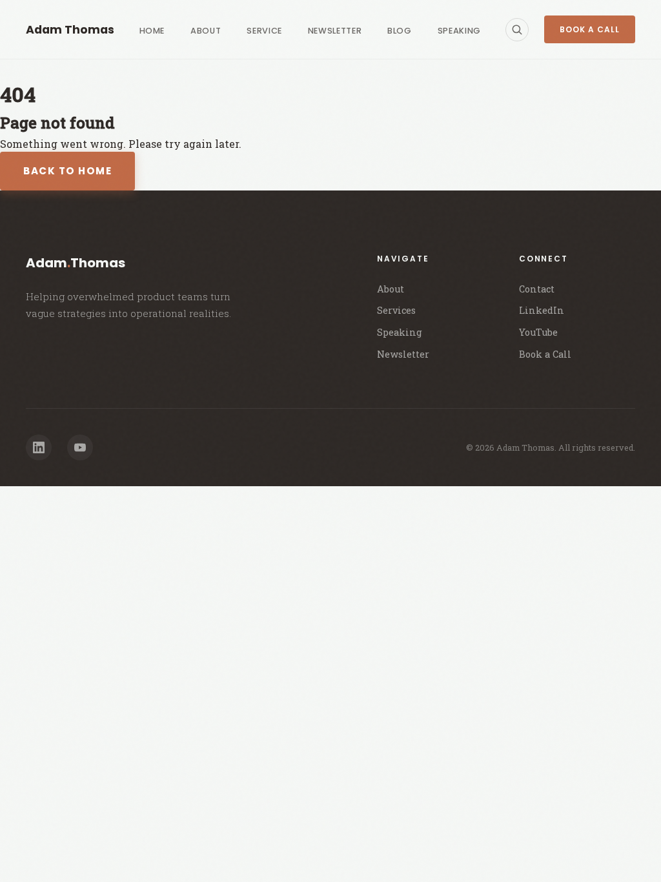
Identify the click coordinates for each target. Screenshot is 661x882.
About (205, 30)
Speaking (459, 30)
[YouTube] (80, 447)
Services (396, 310)
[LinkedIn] (39, 447)
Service (264, 30)
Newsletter (334, 30)
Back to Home (67, 171)
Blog (399, 30)
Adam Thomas (70, 29)
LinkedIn (541, 310)
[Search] (517, 29)
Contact (536, 289)
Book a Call (590, 29)
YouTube (538, 332)
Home (152, 30)
